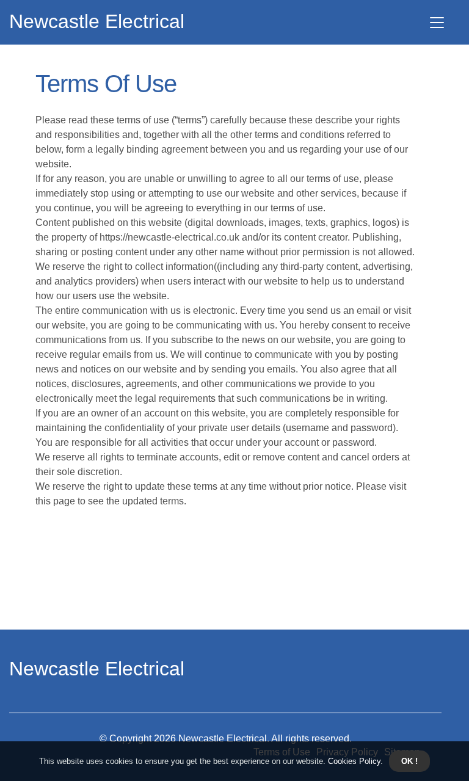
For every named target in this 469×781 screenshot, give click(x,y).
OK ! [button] (409, 761)
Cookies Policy (352, 761)
